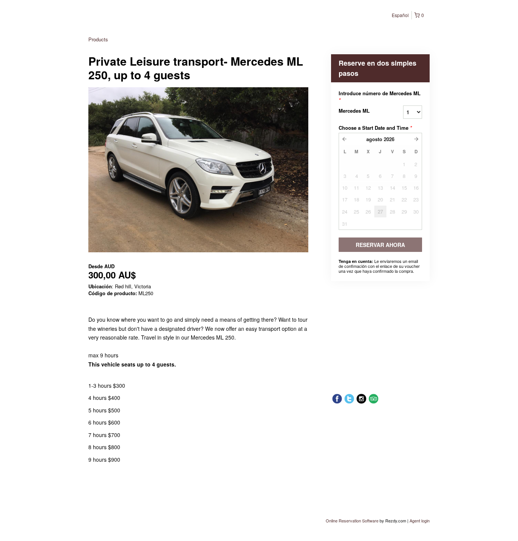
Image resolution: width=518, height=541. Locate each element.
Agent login (420, 520)
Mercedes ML (354, 110)
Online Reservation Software (352, 520)
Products (98, 39)
